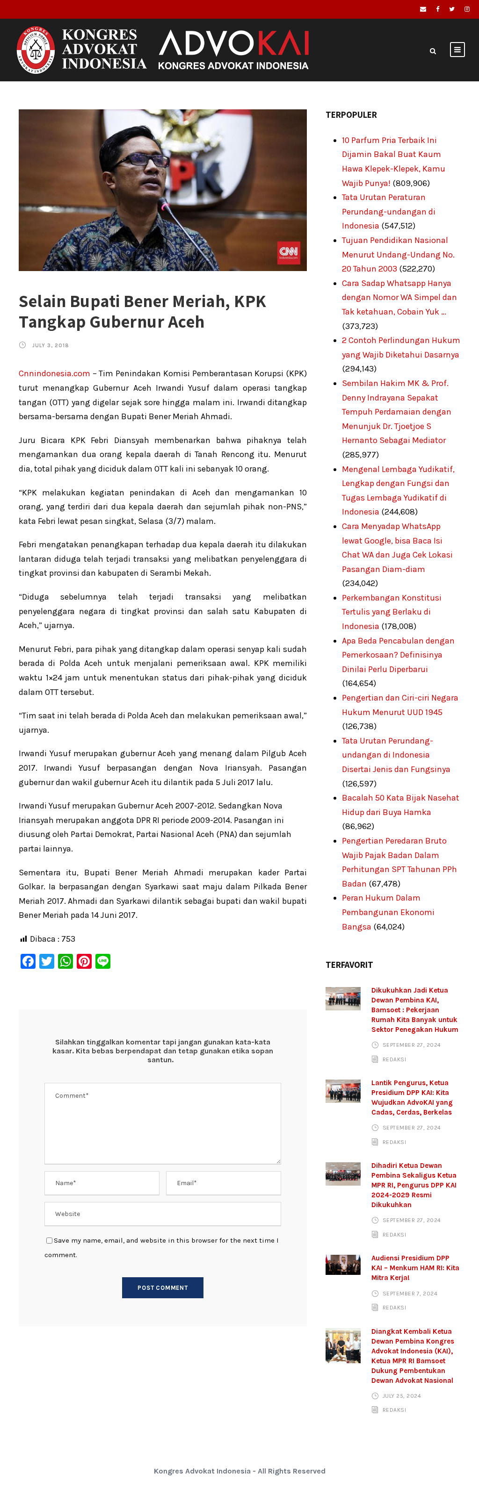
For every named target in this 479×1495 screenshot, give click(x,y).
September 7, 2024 (410, 1293)
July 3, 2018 (50, 346)
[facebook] (437, 9)
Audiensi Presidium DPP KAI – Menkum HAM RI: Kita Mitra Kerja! (415, 1268)
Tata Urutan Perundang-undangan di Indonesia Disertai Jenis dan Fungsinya (396, 755)
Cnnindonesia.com (54, 373)
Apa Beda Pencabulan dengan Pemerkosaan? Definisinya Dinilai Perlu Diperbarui (398, 655)
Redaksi (394, 1059)
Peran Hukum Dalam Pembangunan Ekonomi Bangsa (388, 912)
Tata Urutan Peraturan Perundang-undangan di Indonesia (388, 211)
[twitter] (452, 9)
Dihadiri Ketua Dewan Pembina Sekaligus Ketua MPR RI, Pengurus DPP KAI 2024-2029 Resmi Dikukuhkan (414, 1185)
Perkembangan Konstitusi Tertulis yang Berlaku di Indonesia (392, 612)
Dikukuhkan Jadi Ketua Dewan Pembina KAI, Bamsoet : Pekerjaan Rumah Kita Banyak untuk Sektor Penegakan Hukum (414, 1010)
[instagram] (467, 9)
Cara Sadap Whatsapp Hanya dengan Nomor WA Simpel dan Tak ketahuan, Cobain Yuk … (399, 297)
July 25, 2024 (402, 1396)
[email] (423, 9)
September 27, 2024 (412, 1045)
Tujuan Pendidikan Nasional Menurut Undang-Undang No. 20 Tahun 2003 (398, 254)
